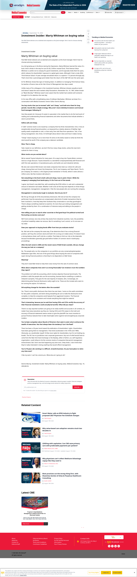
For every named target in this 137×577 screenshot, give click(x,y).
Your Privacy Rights (94, 572)
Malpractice (54, 17)
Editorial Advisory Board (40, 538)
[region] (68, 572)
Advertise (14, 540)
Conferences (89, 12)
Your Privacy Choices (60, 544)
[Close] (134, 572)
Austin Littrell (47, 481)
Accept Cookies (117, 572)
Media (75, 12)
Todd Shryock (47, 418)
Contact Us (15, 542)
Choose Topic (16, 17)
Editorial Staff (16, 544)
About (13, 538)
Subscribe (76, 387)
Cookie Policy (23, 575)
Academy (82, 12)
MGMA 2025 (47, 17)
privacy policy (53, 390)
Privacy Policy (58, 538)
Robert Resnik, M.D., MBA (51, 448)
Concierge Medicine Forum (37, 17)
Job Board (36, 540)
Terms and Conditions (39, 542)
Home (123, 554)
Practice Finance (26, 397)
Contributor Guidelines (40, 544)
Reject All (105, 572)
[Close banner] (135, 2)
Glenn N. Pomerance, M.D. (51, 463)
